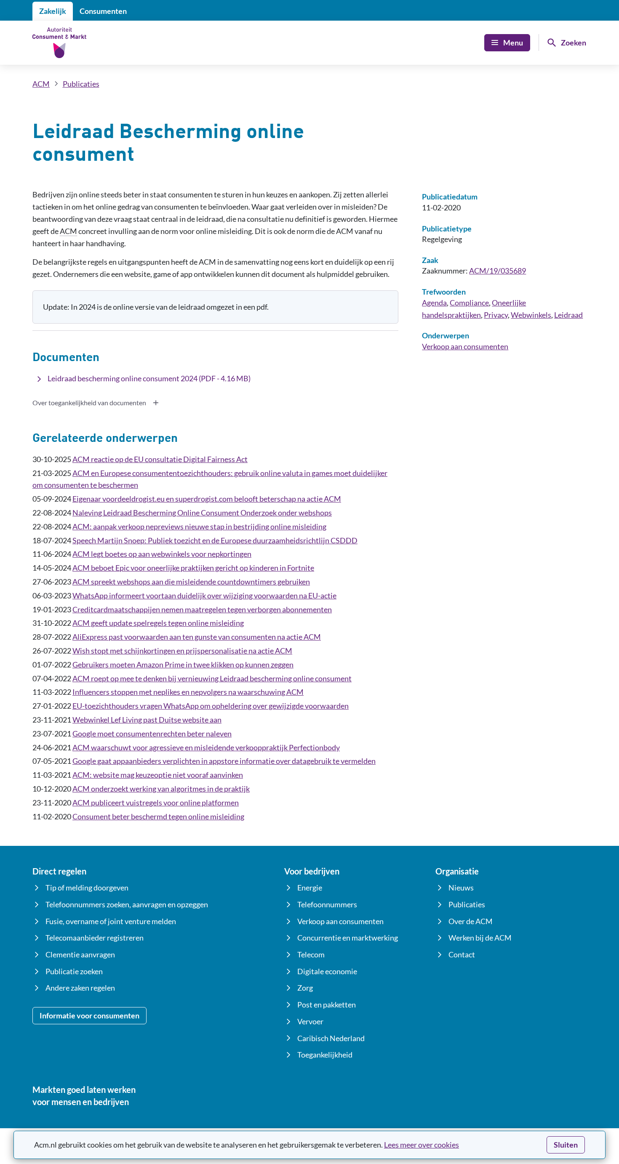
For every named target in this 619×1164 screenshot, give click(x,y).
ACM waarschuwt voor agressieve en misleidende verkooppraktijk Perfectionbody (206, 747)
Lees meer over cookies (421, 1144)
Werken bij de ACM (480, 937)
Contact (461, 954)
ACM (41, 83)
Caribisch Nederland (331, 1038)
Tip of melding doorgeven (86, 887)
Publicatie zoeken (74, 971)
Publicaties (81, 83)
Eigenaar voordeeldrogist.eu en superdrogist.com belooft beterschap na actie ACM (206, 498)
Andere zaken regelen (80, 987)
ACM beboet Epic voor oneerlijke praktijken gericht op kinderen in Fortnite (193, 567)
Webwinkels (531, 314)
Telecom (311, 954)
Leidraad (568, 314)
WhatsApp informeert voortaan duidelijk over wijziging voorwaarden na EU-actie (204, 595)
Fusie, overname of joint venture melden (110, 921)
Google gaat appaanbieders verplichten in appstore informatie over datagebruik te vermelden (224, 760)
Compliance (469, 302)
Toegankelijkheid (324, 1054)
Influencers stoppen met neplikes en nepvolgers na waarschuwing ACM (188, 691)
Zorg (305, 987)
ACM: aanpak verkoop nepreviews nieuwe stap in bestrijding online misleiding (199, 526)
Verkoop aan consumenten (465, 346)
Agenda (434, 302)
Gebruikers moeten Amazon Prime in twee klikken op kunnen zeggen (182, 664)
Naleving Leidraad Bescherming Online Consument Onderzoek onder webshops (202, 512)
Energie (309, 887)
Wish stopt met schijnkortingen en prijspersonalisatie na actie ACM (182, 650)
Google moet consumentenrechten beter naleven (152, 733)
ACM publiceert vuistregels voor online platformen (155, 802)
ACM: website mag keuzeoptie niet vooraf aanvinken (157, 774)
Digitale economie (327, 971)
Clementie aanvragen (80, 954)
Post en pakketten (326, 1004)
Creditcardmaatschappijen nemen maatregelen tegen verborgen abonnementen (202, 609)
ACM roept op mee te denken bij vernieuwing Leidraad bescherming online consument (212, 678)
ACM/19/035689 (497, 270)
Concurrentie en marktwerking (347, 937)
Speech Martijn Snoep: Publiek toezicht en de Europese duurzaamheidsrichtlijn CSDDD (215, 540)
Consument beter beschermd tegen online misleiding (158, 816)
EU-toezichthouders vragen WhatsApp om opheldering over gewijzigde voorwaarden (210, 705)
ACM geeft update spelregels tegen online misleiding (158, 622)
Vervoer (310, 1021)
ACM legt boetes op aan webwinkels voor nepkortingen (161, 553)
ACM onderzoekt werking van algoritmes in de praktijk (161, 788)
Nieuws (461, 887)
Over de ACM (470, 921)
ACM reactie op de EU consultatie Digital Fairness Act (160, 459)
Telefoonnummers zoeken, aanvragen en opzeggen (126, 904)
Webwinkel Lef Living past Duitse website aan (146, 719)
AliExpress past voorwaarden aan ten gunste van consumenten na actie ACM (196, 636)
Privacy (496, 314)
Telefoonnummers (327, 904)
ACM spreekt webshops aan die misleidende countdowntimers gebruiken (191, 581)
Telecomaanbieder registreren (94, 937)
